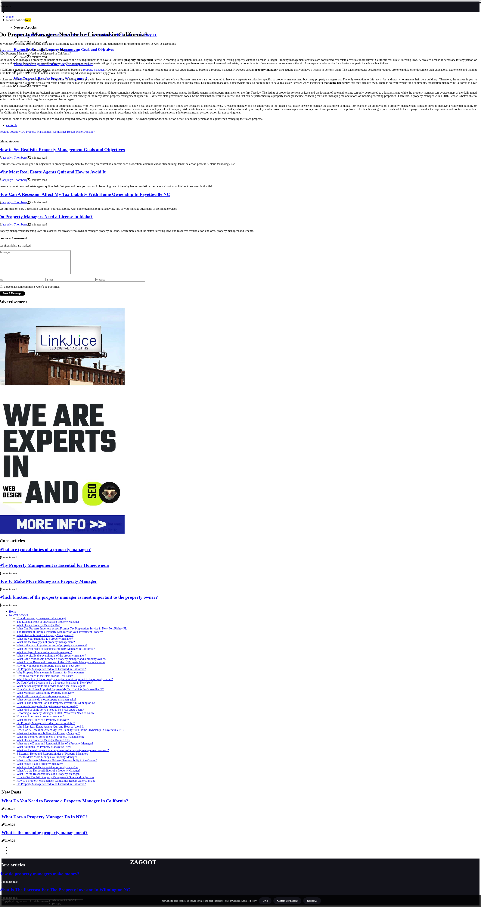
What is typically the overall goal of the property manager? (51, 655)
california (11, 125)
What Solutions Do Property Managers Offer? (44, 746)
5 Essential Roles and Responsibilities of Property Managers (52, 753)
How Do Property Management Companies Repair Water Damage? (57, 780)
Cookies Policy (248, 900)
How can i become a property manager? (40, 716)
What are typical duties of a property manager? (44, 652)
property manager (93, 69)
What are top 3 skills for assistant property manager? (47, 767)
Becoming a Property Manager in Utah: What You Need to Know (55, 713)
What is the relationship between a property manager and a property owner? (61, 658)
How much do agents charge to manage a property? (47, 706)
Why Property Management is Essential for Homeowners (50, 672)
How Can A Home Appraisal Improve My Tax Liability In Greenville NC (60, 689)
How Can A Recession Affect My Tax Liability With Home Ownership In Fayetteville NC (70, 730)
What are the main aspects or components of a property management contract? (63, 750)
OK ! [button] (265, 900)
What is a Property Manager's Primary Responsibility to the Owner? (57, 760)
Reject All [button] (312, 900)
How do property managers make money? (41, 618)
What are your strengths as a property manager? (45, 638)
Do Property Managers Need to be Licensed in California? (51, 669)
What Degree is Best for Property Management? (45, 635)
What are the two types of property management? (46, 642)
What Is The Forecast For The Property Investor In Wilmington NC (56, 702)
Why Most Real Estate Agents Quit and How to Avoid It (50, 726)
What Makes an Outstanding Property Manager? (45, 692)
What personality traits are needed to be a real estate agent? (51, 686)
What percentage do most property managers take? (46, 699)
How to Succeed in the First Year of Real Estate (45, 675)
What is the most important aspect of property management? (52, 645)
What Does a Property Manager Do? (38, 625)
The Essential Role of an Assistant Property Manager (48, 621)
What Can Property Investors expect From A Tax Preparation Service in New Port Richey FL (72, 628)
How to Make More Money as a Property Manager (47, 757)
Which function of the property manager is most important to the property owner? (65, 679)
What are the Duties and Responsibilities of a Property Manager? (55, 743)
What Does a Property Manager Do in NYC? (43, 740)
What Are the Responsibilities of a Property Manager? (48, 770)
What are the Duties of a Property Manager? (43, 719)
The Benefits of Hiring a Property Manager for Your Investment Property (60, 631)
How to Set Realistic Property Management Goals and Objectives (55, 777)
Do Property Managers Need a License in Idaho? (46, 723)
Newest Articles (18, 615)
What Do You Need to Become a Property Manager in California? (56, 648)
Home (10, 16)
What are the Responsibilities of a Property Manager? (48, 733)
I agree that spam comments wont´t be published (31, 286)
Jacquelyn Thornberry (14, 50)
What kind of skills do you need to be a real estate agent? (50, 709)
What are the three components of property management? (50, 736)
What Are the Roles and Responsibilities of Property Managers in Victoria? (61, 662)
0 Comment (71, 50)
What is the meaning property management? (43, 696)
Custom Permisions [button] (287, 900)
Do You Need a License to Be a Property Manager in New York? (55, 682)
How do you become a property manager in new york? (49, 665)
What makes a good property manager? (40, 763)
